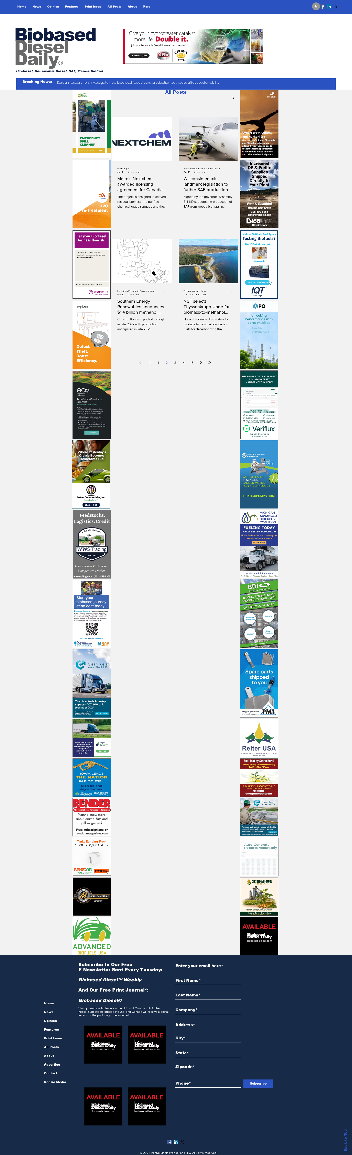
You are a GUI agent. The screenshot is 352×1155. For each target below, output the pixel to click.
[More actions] (166, 170)
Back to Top (346, 1140)
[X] (336, 6)
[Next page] (201, 362)
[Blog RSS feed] (316, 6)
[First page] (141, 362)
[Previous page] (149, 362)
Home (49, 1003)
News (48, 1012)
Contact (50, 1073)
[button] (233, 98)
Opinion (50, 1020)
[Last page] (209, 362)
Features (51, 1029)
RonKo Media (55, 1082)
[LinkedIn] (329, 6)
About (49, 1055)
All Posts (51, 1047)
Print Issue (53, 1038)
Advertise (52, 1064)
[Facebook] (322, 6)
